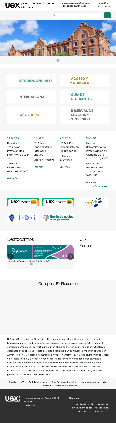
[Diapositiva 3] (38, 263)
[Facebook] (93, 239)
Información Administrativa (94, 382)
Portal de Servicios (38, 382)
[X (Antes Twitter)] (96, 239)
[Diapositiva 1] (58, 60)
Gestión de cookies (85, 404)
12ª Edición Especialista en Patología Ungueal (43, 148)
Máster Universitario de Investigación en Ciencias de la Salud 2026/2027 (97, 150)
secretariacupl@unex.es (76, 3)
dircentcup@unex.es (74, 5)
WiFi (22, 382)
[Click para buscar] (99, 15)
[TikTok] (102, 398)
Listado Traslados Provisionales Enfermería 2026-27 (18, 150)
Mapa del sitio (83, 411)
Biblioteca (45, 385)
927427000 (104, 6)
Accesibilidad (101, 408)
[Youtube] (103, 239)
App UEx (12, 382)
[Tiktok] (107, 239)
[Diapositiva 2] (35, 263)
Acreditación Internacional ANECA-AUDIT (28, 261)
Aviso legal (103, 404)
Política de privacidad (81, 408)
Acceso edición (100, 411)
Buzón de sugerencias (66, 385)
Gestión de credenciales (64, 382)
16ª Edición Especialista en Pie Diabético (69, 147)
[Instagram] (100, 239)
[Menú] (107, 15)
